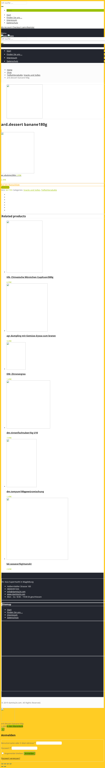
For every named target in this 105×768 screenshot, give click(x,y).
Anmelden (29, 753)
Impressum (12, 20)
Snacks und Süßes (32, 190)
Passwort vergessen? (10, 758)
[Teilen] (5, 763)
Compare (5, 187)
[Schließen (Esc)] (2, 763)
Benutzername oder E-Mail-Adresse (18, 743)
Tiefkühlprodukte (49, 190)
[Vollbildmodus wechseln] (8, 763)
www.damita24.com (16, 594)
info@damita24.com (16, 591)
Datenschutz (12, 22)
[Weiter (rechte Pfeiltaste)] (5, 766)
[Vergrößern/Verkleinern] (10, 763)
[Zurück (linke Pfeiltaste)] (2, 766)
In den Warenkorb (15, 726)
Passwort (6, 748)
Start (9, 15)
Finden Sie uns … (14, 17)
